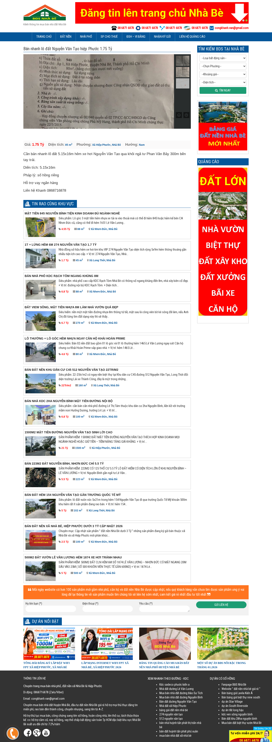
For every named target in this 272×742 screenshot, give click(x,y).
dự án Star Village (232, 701)
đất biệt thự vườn (242, 723)
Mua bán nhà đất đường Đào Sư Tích (181, 693)
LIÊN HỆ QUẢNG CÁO (192, 37)
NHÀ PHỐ (86, 37)
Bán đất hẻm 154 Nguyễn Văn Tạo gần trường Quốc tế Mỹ (73, 495)
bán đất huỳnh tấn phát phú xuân (178, 731)
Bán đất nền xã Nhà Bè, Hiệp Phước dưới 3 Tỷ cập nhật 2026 (74, 526)
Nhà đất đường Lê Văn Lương (176, 689)
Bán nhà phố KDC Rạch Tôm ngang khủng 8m (61, 276)
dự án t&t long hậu (233, 710)
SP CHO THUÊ (109, 37)
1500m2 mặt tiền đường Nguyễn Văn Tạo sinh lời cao (68, 432)
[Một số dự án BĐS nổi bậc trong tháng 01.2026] (223, 643)
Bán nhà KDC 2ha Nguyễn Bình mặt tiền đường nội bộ (69, 401)
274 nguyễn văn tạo (171, 714)
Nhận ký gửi (162, 37)
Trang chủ (43, 37)
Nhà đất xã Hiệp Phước (172, 706)
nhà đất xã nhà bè (180, 735)
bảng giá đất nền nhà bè (173, 710)
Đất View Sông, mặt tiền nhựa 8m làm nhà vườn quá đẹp (71, 307)
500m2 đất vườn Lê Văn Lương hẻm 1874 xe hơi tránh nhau (73, 557)
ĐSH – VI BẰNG (135, 37)
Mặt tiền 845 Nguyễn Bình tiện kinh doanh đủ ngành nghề (72, 213)
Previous (27, 91)
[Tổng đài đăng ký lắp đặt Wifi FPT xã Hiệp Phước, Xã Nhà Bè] (49, 643)
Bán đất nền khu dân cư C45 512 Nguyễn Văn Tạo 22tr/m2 (71, 369)
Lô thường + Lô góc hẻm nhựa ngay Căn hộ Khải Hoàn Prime (75, 338)
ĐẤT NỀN (65, 37)
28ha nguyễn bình (246, 718)
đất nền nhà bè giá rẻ (246, 689)
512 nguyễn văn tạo (171, 718)
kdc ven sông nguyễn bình (237, 714)
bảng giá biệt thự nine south (243, 697)
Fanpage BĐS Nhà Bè (234, 684)
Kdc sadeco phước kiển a (174, 684)
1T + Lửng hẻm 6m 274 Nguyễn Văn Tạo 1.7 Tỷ (60, 244)
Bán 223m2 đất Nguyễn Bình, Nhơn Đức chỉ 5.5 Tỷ (64, 463)
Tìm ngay (224, 90)
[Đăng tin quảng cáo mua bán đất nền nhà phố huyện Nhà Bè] (165, 643)
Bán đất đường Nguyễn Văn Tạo (178, 701)
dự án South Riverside (235, 706)
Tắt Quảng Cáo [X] (262, 728)
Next (170, 91)
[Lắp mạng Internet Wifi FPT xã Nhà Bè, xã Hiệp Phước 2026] (107, 643)
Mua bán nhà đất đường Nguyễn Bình (181, 697)
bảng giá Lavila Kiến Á (240, 693)
